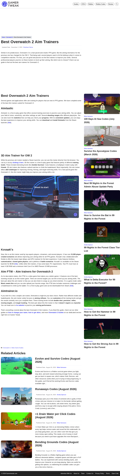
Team (83, 473)
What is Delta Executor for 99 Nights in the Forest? (99, 281)
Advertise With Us (66, 473)
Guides (76, 4)
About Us (76, 473)
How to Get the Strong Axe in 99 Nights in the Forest (101, 345)
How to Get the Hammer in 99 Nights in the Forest (99, 313)
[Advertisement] (60, 21)
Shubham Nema (28, 47)
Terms (108, 473)
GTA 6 (83, 4)
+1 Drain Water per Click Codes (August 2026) (55, 415)
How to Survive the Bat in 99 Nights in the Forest (99, 217)
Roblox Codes (100, 4)
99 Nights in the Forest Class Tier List (102, 249)
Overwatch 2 (9, 37)
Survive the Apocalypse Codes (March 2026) (100, 153)
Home (3, 37)
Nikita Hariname (61, 367)
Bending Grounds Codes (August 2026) (57, 444)
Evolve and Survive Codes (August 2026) (57, 360)
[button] (116, 4)
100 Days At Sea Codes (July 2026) (99, 121)
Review (110, 4)
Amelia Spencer (61, 394)
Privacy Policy (99, 473)
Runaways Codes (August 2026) (56, 389)
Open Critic (115, 473)
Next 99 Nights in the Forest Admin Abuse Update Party (99, 185)
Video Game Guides (17, 347)
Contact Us (89, 473)
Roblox (90, 4)
